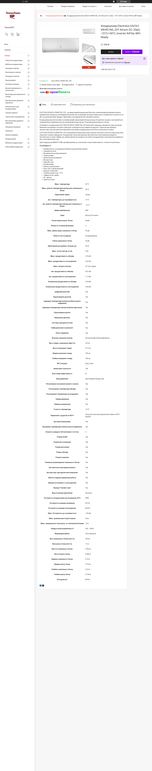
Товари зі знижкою (68, 6)
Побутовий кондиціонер (14, 147)
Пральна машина (11, 135)
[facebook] (41, 586)
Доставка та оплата (126, 6)
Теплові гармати (11, 113)
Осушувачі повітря (12, 68)
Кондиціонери (10, 139)
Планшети (9, 131)
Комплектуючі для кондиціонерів (12, 108)
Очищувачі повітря (12, 76)
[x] (43, 586)
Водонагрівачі (10, 80)
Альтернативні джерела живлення (14, 102)
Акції (6, 44)
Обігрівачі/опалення (12, 127)
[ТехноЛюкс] (17, 14)
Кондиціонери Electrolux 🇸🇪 (56, 16)
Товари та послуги (88, 6)
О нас (143, 6)
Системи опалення (12, 84)
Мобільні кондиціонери (13, 64)
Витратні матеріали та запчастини (13, 89)
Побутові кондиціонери (13, 60)
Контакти (108, 6)
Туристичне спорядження (14, 117)
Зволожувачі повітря (13, 72)
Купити (111, 52)
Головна (50, 6)
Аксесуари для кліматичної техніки (15, 95)
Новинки (7, 50)
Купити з (128, 52)
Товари (7, 55)
